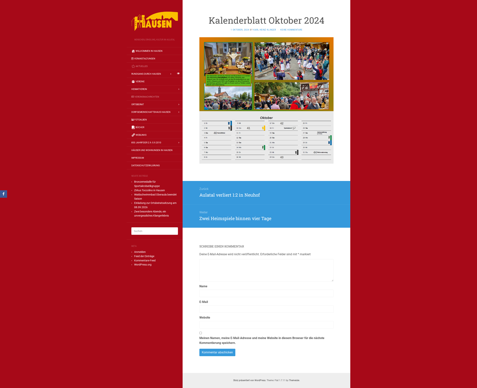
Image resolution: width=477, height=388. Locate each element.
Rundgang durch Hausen (146, 74)
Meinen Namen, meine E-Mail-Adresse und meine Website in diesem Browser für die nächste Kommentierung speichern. (261, 340)
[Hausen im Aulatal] (155, 20)
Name (203, 286)
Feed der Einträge (144, 256)
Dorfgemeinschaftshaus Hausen (150, 112)
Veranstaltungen (144, 58)
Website (204, 317)
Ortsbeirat (137, 104)
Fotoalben (140, 119)
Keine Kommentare (291, 29)
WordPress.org (142, 264)
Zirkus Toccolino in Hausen (149, 190)
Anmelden (140, 251)
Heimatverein (139, 89)
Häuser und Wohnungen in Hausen (152, 150)
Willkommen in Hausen (149, 51)
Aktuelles (142, 66)
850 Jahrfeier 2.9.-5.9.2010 (146, 142)
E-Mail (203, 302)
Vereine (140, 81)
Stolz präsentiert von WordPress (249, 380)
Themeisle (294, 380)
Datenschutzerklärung (145, 165)
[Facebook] (3, 194)
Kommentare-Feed (145, 260)
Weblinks (141, 135)
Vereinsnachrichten (147, 97)
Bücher (140, 127)
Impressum (137, 158)
